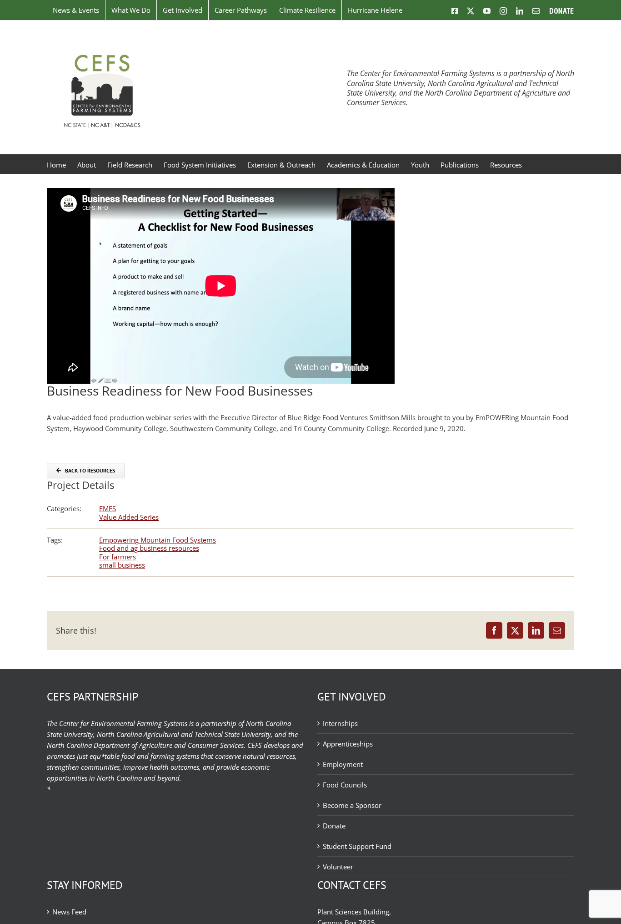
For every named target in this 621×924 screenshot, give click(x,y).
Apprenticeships (348, 743)
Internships (340, 723)
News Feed (69, 911)
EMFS (107, 508)
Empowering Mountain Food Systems (157, 539)
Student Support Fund (357, 846)
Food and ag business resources (149, 548)
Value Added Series (129, 517)
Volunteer (338, 866)
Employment (343, 764)
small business (122, 564)
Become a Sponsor (352, 805)
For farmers (117, 556)
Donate (334, 825)
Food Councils (345, 784)
